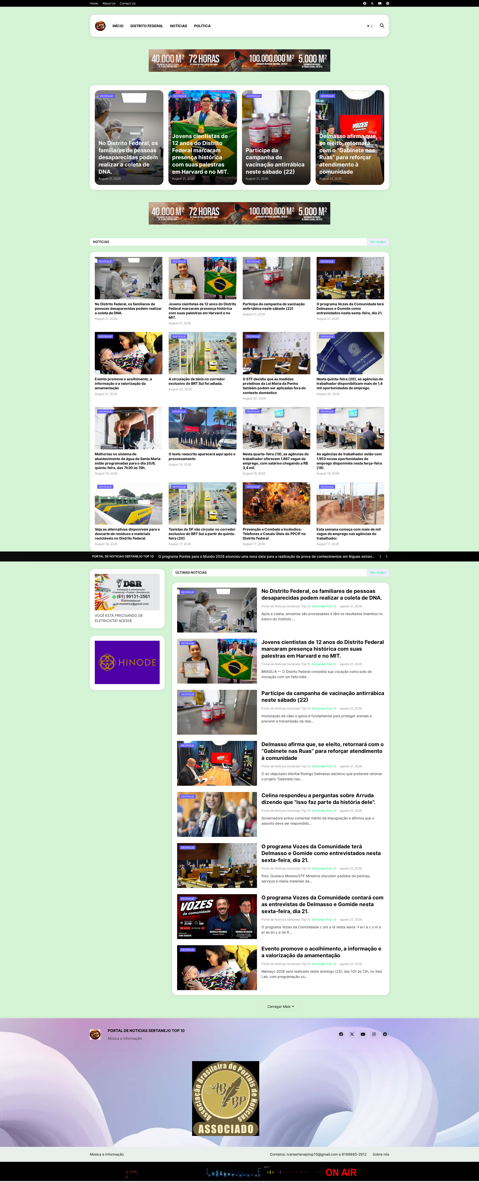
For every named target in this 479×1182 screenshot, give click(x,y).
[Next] (386, 556)
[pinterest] (387, 3)
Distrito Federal (146, 26)
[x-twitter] (372, 3)
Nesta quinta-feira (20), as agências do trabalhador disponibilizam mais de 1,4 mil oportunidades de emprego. (350, 383)
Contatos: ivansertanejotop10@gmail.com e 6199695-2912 (318, 1154)
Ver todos (378, 242)
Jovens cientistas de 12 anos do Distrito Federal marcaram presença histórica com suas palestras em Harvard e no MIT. (202, 311)
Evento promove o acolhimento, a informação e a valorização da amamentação (123, 383)
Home (94, 3)
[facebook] (364, 3)
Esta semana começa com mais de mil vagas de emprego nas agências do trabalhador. (349, 533)
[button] (370, 25)
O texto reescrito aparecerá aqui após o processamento (202, 456)
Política (202, 26)
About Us (109, 3)
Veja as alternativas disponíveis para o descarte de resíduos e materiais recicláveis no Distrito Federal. (127, 533)
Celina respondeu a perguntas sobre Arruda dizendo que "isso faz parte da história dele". (318, 798)
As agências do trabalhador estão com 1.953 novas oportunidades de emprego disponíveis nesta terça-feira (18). (349, 461)
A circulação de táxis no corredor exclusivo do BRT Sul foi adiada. (197, 381)
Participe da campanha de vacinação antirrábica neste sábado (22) (274, 306)
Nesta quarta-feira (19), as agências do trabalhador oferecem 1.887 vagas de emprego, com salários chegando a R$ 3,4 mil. (276, 461)
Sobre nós (381, 1154)
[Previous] (380, 556)
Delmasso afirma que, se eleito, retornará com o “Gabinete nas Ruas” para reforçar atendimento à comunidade (322, 751)
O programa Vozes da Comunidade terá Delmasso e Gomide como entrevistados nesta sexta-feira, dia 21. (350, 308)
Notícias (178, 26)
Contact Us (127, 3)
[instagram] (374, 1034)
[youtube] (380, 3)
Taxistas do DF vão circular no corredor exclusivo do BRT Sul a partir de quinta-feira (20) (202, 533)
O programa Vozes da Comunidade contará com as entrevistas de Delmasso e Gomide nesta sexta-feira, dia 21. (322, 904)
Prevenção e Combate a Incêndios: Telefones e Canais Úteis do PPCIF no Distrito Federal (274, 533)
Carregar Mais (278, 1006)
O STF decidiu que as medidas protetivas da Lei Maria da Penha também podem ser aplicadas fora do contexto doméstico (274, 386)
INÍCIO (118, 26)
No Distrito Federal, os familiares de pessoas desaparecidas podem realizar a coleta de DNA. (128, 308)
